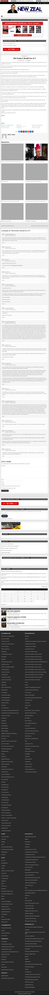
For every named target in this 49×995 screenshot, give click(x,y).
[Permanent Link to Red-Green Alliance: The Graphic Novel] (3, 625)
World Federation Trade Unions (31, 979)
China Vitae (27, 846)
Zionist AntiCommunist (6, 830)
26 (44, 598)
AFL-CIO (26, 638)
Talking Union (28, 748)
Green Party (3, 873)
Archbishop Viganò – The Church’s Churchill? (34, 161)
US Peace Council (28, 764)
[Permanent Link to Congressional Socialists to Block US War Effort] (12, 152)
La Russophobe (4, 725)
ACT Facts (19, 125)
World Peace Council (29, 982)
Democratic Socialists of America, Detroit (33, 664)
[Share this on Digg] (30, 132)
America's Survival (5, 641)
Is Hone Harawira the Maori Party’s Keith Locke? (35, 201)
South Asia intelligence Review (7, 776)
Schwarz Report (4, 771)
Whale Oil (3, 854)
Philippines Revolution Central (31, 910)
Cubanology (3, 682)
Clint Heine (3, 839)
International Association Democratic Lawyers (34, 938)
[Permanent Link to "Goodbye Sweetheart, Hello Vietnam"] (36, 171)
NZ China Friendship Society (7, 893)
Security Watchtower (5, 774)
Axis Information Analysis (6, 654)
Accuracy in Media (5, 638)
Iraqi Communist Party (29, 875)
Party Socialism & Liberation (31, 723)
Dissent (26, 684)
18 (37, 596)
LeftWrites (27, 895)
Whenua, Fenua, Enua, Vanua (30, 921)
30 (24, 601)
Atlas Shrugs (4, 651)
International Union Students (31, 943)
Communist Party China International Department (35, 857)
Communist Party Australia (30, 849)
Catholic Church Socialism (6, 550)
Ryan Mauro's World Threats (7, 769)
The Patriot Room (5, 792)
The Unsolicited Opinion (6, 805)
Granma (3, 930)
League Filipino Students (30, 892)
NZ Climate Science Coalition (7, 849)
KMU (26, 887)
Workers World (28, 766)
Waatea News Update (5, 919)
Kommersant (4, 956)
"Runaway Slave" (4, 181)
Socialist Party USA (29, 743)
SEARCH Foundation (29, 913)
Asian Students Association (30, 836)
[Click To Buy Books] (22, 36)
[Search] (47, 3)
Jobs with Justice (28, 700)
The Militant (27, 753)
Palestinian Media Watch (6, 748)
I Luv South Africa (5, 707)
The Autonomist (4, 779)
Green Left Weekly (29, 867)
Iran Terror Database (5, 715)
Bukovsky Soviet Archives (6, 661)
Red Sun (26, 956)
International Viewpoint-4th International (33, 946)
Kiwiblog (3, 841)
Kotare (2, 883)
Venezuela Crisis (4, 820)
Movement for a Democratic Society (32, 710)
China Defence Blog (5, 672)
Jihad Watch (3, 718)
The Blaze (3, 782)
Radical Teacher (28, 736)
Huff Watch (3, 705)
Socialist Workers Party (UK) (7, 969)
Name (2, 479)
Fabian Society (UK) (5, 954)
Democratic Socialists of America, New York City (35, 669)
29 (18, 601)
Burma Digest (28, 841)
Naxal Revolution (28, 900)
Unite (2, 916)
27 (4, 601)
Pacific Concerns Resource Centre (32, 903)
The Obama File (4, 789)
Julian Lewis (4, 723)
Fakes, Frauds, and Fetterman (7, 543)
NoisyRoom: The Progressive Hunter (9, 741)
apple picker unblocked (6, 577)
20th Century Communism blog (7, 636)
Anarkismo (27, 929)
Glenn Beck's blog (5, 702)
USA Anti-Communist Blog (6, 815)
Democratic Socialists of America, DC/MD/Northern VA (36, 661)
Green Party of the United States (31, 689)
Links (26, 898)
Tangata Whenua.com (5, 911)
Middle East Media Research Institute (9, 733)
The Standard (4, 914)
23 (24, 598)
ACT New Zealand (5, 836)
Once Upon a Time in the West (7, 746)
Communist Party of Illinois (30, 646)
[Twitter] (40, 3)
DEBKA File (3, 684)
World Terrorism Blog (6, 825)
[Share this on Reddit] (28, 132)
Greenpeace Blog (4, 875)
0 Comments (16, 612)
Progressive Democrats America (31, 730)
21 (11, 598)
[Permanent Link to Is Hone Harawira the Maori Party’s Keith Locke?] (36, 191)
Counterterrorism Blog (6, 679)
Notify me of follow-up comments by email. (11, 485)
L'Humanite (3, 959)
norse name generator (6, 573)
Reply (3, 242)
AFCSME (27, 636)
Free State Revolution (5, 695)
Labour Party (4, 886)
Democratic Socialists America (31, 651)
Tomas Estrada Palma (5, 810)
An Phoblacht (4, 941)
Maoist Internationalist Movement (32, 951)
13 (4, 596)
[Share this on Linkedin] (26, 132)
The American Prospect (30, 751)
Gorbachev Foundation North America (33, 687)
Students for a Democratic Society (32, 746)
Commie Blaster (4, 674)
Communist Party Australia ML (31, 852)
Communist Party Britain (6, 944)
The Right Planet (4, 797)
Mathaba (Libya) (4, 975)
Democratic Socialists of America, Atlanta (33, 654)
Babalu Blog (3, 656)
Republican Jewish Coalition (7, 761)
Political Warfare (4, 751)
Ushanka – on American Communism (8, 817)
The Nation (27, 756)
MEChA (26, 707)
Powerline (3, 756)
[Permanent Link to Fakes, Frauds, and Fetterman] (3, 612)
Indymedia (3, 881)
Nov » (5, 604)
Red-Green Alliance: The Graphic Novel (9, 548)
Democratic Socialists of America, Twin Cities (34, 674)
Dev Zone (3, 860)
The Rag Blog (27, 761)
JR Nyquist (3, 720)
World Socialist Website (30, 987)
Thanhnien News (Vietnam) (30, 918)
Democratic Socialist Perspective (32, 864)
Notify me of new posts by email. (9, 488)
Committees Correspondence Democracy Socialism (35, 641)
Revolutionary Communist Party (31, 738)
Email (2, 481)
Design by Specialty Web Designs (24, 993)
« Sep (2, 604)
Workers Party (4, 921)
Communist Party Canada (30, 643)
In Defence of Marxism (29, 936)
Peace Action (27, 725)
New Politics (27, 718)
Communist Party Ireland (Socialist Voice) (9, 951)
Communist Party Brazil (6, 927)
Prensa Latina (4, 935)
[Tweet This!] (19, 132)
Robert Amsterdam (5, 764)
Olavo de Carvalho (5, 743)
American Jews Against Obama (7, 643)
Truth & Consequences (6, 812)
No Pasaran (3, 738)
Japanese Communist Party (30, 882)
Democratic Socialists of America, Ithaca (33, 666)
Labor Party (27, 702)
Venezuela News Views (6, 823)
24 (31, 598)
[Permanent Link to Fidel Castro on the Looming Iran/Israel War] (12, 191)
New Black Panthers (29, 715)
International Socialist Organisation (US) (33, 697)
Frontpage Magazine (5, 697)
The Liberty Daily (5, 787)
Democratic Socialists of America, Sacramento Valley (35, 672)
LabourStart (27, 948)
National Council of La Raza (30, 712)
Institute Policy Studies (29, 695)
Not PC (2, 844)
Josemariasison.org (29, 885)
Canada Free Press (5, 664)
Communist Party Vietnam (30, 862)
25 (37, 598)
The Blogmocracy (5, 784)
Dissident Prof (4, 689)
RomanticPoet (4, 766)
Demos (26, 682)
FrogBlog (3, 865)
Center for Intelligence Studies (7, 666)
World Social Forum (29, 984)
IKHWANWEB (28, 869)
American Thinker (5, 646)
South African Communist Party (7, 978)
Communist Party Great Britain (7, 946)
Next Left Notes (28, 720)
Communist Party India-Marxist (31, 859)
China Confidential (5, 669)
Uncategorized (24, 56)
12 (44, 593)
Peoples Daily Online (29, 905)
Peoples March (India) (29, 908)
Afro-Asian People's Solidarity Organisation (34, 927)
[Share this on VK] (32, 132)
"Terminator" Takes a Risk (30, 221)
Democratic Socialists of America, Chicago (33, 659)
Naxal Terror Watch (5, 736)
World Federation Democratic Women (33, 974)
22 (18, 598)
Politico (3, 753)
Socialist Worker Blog (5, 909)
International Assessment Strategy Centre (10, 712)
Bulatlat (26, 839)
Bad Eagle (3, 659)
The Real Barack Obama (6, 794)
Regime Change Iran (5, 759)
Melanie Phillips (4, 728)
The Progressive (28, 759)
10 (31, 593)
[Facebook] (42, 3)
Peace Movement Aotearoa (7, 904)
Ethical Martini (4, 863)
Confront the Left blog (5, 677)
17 (31, 596)
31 (31, 601)
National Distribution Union (7, 891)
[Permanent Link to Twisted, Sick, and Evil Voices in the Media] (3, 619)
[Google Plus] (43, 3)
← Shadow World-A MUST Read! (7, 225)
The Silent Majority (5, 799)
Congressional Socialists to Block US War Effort (11, 161)
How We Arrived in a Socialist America (14, 571)
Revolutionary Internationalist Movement (33, 964)
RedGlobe (27, 959)
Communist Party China (30, 854)
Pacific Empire (4, 852)
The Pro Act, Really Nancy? (7, 125)
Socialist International (29, 966)
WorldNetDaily (4, 828)
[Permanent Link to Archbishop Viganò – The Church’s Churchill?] (36, 152)
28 (11, 601)
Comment (3, 465)
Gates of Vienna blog (5, 700)
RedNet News (28, 961)
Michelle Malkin (4, 730)
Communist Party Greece (6, 949)
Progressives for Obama (30, 733)
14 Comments (28, 60)
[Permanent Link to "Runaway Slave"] (12, 171)
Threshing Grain (4, 807)
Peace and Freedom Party (30, 728)
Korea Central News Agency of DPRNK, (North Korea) (36, 890)
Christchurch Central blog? (17, 265)
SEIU (26, 741)
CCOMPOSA (27, 844)
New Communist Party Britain (7, 962)
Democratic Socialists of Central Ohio (32, 679)
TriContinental (28, 971)
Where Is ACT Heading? (37, 125)
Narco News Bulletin (5, 933)
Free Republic (4, 692)
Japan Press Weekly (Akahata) (31, 880)
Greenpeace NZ (4, 878)
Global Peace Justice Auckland (7, 870)
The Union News (4, 802)
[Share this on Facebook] (21, 132)
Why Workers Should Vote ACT (24, 58)
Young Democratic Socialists (31, 771)
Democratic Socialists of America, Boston (33, 656)
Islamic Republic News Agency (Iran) (32, 877)
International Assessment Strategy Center (10, 710)
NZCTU (3, 896)
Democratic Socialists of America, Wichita (33, 677)
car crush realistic (5, 580)
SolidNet (27, 969)
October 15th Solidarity (6, 901)
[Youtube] (44, 3)
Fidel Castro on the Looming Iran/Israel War (10, 201)
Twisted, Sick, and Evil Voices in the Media (9, 546)
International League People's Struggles (33, 941)
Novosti (3, 964)
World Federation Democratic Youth (32, 977)
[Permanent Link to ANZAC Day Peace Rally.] (12, 211)
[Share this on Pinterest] (24, 132)
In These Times (28, 692)
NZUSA (2, 898)
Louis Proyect (28, 705)
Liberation (3, 888)
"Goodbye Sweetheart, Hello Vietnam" (33, 181)
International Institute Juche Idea (32, 872)
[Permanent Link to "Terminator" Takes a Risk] (36, 211)
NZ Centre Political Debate (6, 846)
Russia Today (4, 967)
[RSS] (46, 3)
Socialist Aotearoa (5, 906)
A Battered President (5, 552)
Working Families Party (30, 769)
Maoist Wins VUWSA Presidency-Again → (39, 225)
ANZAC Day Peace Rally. (6, 221)
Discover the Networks (6, 687)
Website (3, 484)
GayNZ (2, 868)
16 (24, 596)
